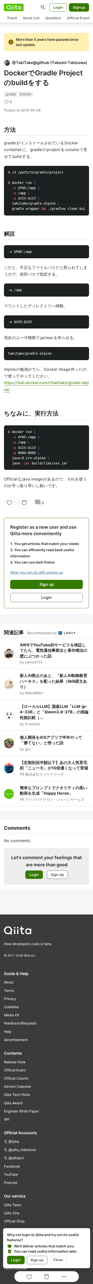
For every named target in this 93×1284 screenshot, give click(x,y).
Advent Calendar (17, 1086)
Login (58, 7)
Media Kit (11, 1015)
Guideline (11, 1007)
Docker (25, 94)
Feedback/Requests (20, 1023)
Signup (79, 7)
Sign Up (57, 874)
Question (53, 18)
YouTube (11, 1174)
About (9, 982)
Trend (12, 18)
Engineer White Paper (21, 1111)
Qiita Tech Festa (17, 1094)
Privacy (10, 999)
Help (7, 1031)
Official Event (78, 18)
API (6, 1119)
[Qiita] (14, 7)
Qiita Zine (11, 1213)
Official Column (16, 1078)
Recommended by (42, 633)
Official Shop (14, 1221)
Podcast (10, 1182)
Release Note (15, 1062)
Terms (9, 990)
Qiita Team (12, 1205)
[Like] (9, 502)
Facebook (12, 1166)
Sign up (37, 1260)
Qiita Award (13, 1103)
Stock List (31, 18)
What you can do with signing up (36, 572)
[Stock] (24, 502)
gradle (10, 94)
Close (58, 1260)
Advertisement (16, 1040)
